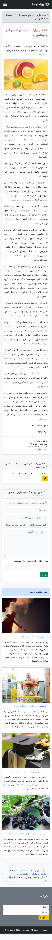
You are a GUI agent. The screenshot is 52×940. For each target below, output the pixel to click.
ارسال (44, 574)
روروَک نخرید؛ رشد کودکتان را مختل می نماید (31, 706)
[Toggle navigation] (5, 4)
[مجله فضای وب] (40, 4)
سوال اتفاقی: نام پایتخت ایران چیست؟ (31, 561)
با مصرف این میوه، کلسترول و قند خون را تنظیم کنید (28, 833)
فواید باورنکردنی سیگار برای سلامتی (34, 637)
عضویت (43, 917)
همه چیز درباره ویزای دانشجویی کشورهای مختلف (29, 772)
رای (45, 478)
